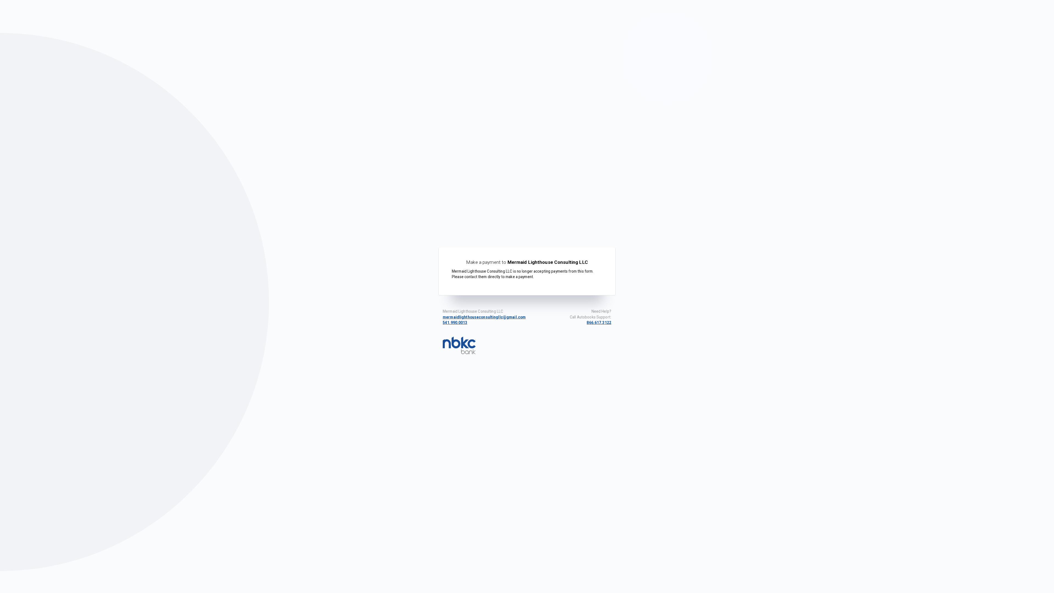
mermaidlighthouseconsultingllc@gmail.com (484, 317)
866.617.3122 (599, 322)
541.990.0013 (455, 322)
